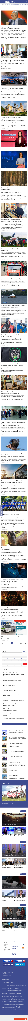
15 (21, 660)
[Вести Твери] (10, 2)
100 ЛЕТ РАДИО (14, 954)
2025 (24, 651)
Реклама (14, 948)
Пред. (3, 643)
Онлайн (14, 951)
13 (14, 660)
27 (14, 663)
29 (21, 663)
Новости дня (1, 510)
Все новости (22, 810)
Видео (13, 941)
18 (7, 662)
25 (7, 663)
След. (25, 643)
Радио (13, 943)
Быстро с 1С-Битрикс (19, 1019)
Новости (14, 939)
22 (21, 662)
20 (14, 662)
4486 (21, 643)
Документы (15, 946)
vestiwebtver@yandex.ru (6, 984)
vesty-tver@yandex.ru (6, 979)
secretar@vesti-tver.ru (6, 975)
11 (7, 660)
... (18, 643)
